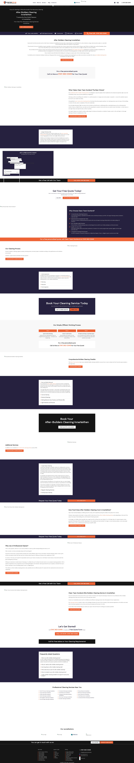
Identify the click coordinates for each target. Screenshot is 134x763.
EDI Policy (68, 756)
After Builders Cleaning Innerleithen (47, 697)
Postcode (6, 161)
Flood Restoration (42, 760)
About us (39, 2)
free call (74, 309)
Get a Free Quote (81, 500)
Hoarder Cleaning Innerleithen (65, 698)
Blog (49, 2)
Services (44, 2)
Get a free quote (62, 309)
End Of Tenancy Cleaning (43, 751)
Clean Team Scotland (67, 59)
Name (5, 157)
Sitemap (56, 757)
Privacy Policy (68, 755)
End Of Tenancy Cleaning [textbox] (28, 163)
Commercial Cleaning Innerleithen (65, 691)
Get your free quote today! (70, 197)
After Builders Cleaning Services (77, 116)
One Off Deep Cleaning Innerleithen (47, 699)
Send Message (7, 174)
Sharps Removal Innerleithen (83, 691)
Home (34, 2)
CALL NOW (59, 197)
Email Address (7, 159)
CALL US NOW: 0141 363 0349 (67, 634)
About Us (56, 754)
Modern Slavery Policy (70, 751)
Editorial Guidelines (69, 760)
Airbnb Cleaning (41, 755)
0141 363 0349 (126, 2)
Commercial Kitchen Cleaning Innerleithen (86, 697)
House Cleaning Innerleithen (45, 692)
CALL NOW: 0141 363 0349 (81, 180)
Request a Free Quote (106, 742)
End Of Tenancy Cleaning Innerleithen (47, 691)
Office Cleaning (41, 754)
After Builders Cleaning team (77, 525)
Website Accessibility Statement (71, 757)
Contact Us (53, 2)
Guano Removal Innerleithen (83, 694)
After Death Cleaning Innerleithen (65, 697)
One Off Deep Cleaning (43, 757)
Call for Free (95, 742)
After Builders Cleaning (75, 366)
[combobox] (28, 163)
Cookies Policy (68, 754)
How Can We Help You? (9, 168)
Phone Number (7, 160)
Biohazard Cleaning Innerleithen (84, 692)
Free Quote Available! (67, 427)
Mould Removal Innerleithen (64, 692)
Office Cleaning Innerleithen (45, 694)
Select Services (7, 163)
